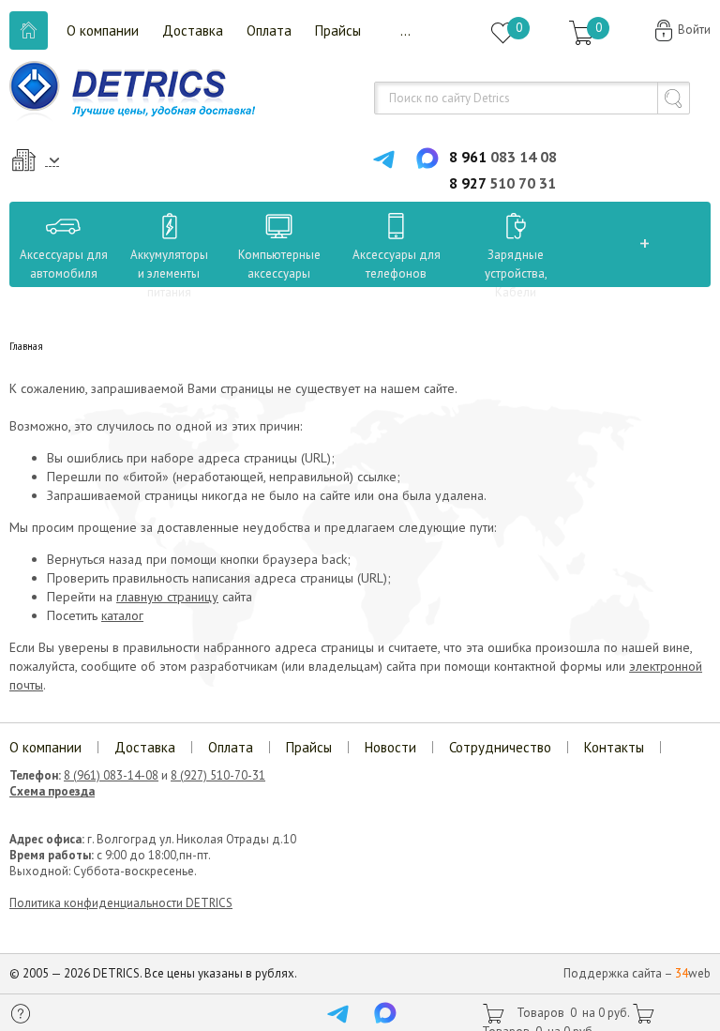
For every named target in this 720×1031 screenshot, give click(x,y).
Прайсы (338, 30)
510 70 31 (502, 183)
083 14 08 (503, 156)
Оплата (269, 30)
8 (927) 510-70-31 (218, 775)
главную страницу (167, 596)
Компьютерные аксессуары (279, 264)
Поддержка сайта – (637, 973)
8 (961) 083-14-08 (111, 775)
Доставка (192, 30)
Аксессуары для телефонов (396, 264)
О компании (103, 30)
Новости (390, 747)
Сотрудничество (500, 747)
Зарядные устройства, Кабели (516, 273)
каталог (122, 615)
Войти (694, 30)
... (405, 30)
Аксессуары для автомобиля (64, 264)
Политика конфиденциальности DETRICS (120, 903)
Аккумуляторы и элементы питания (169, 273)
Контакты (614, 747)
